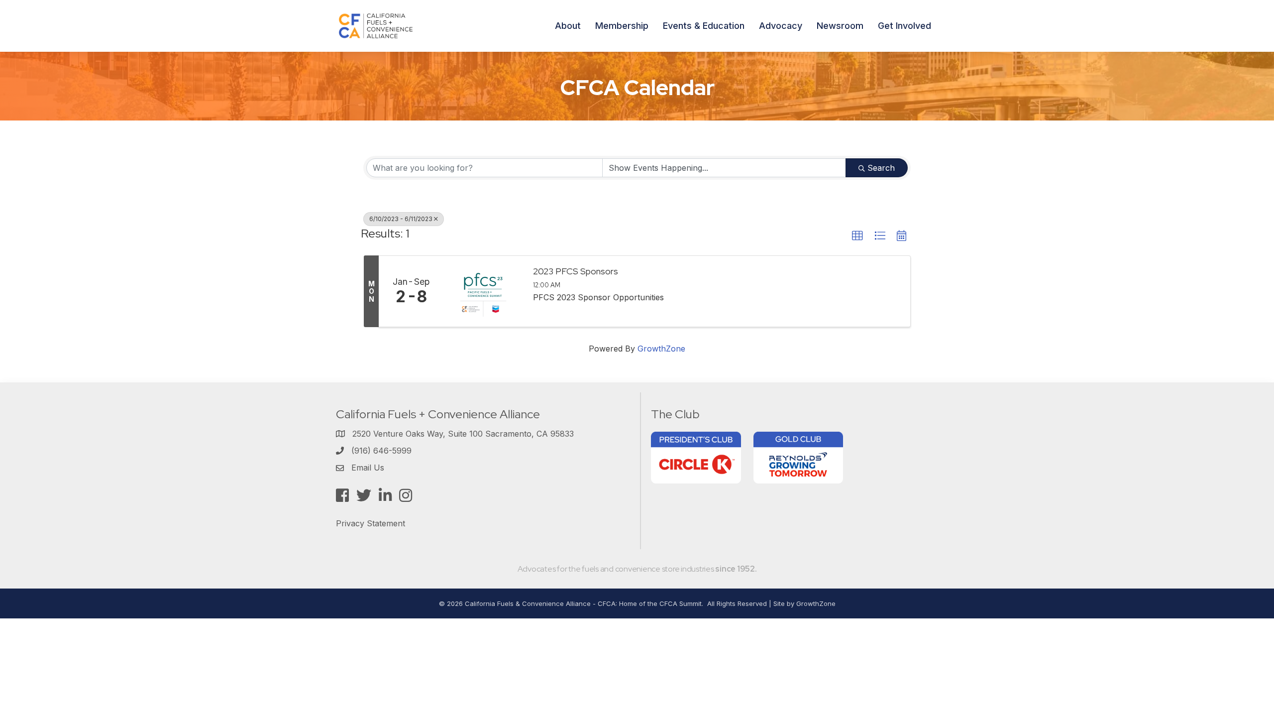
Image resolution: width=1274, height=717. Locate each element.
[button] (857, 236)
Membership (621, 25)
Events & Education (703, 25)
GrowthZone (661, 349)
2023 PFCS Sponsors (575, 271)
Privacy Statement (370, 523)
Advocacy (780, 25)
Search (881, 168)
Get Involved (904, 25)
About (568, 25)
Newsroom (840, 25)
